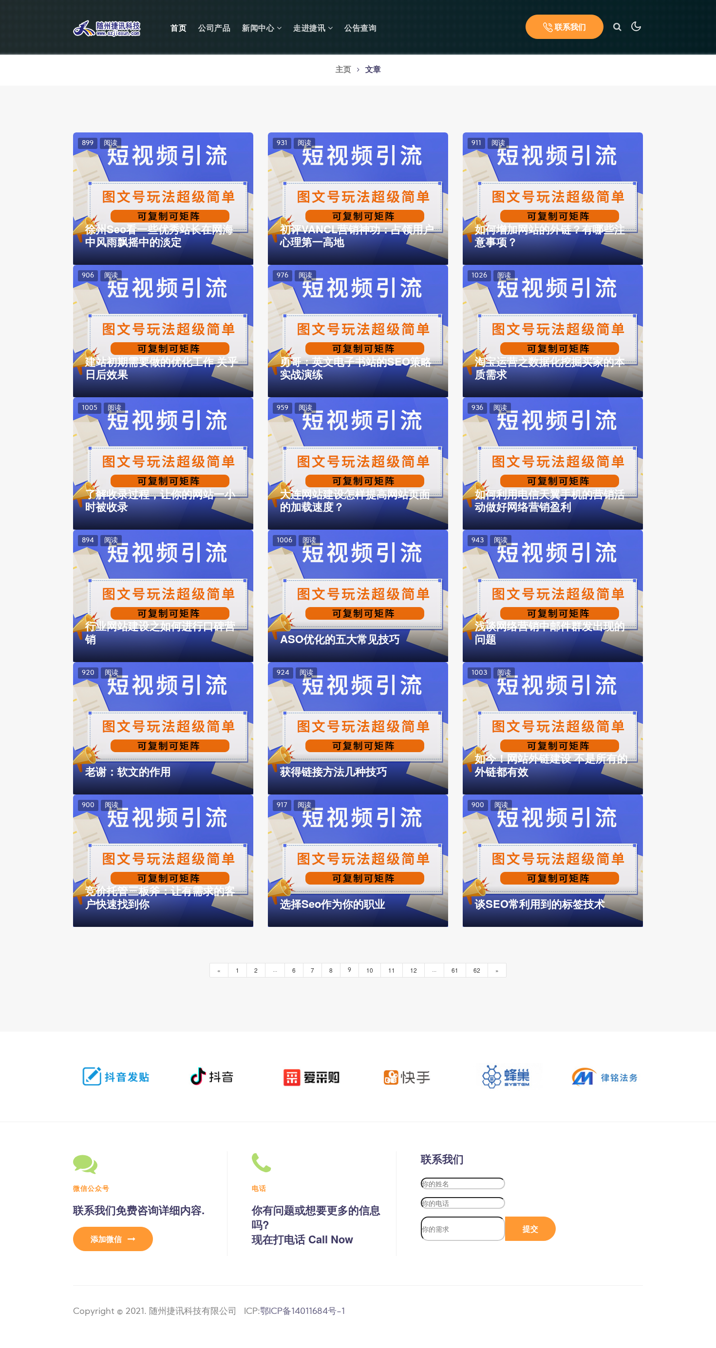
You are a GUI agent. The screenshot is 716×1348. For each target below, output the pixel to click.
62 (476, 970)
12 (413, 970)
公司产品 (214, 29)
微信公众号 (91, 1188)
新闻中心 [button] (259, 29)
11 (391, 970)
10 (369, 970)
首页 (178, 28)
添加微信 (107, 1238)
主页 (343, 70)
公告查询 (360, 29)
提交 (530, 1228)
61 (455, 970)
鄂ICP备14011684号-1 (302, 1311)
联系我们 (569, 26)
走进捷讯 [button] (310, 29)
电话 (259, 1188)
